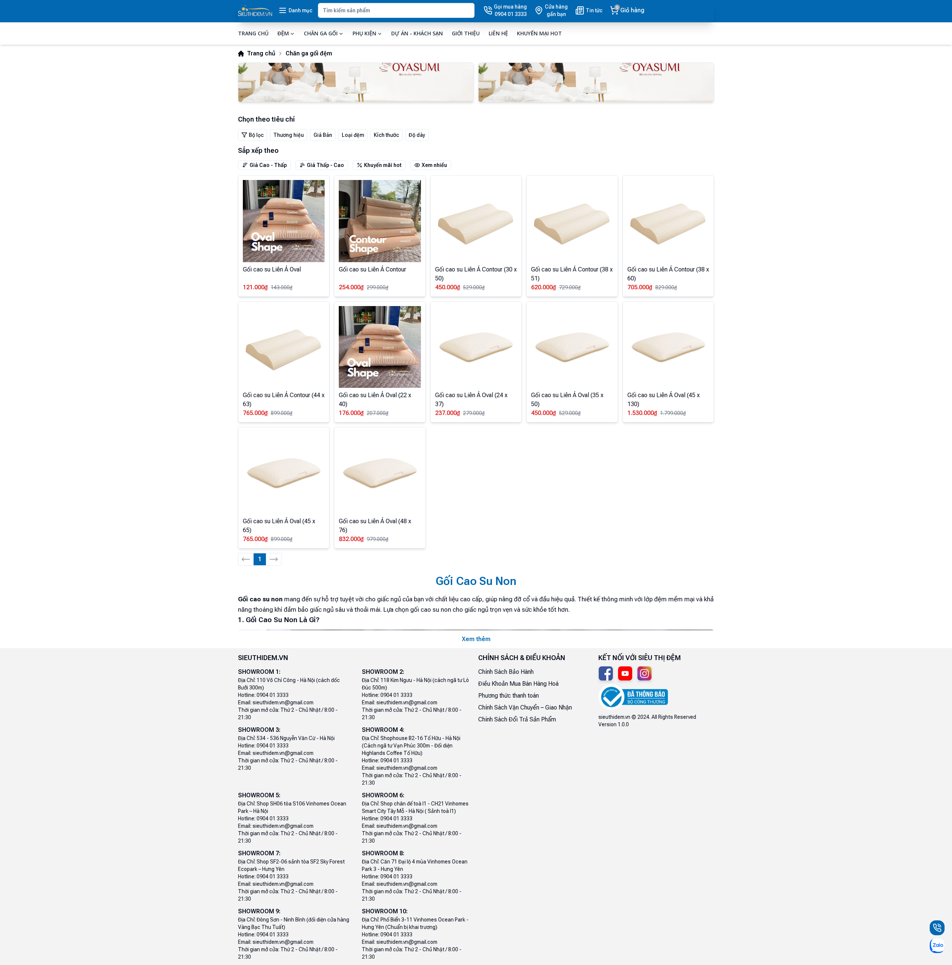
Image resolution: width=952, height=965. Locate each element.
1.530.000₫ (642, 412)
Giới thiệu (466, 33)
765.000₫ (255, 412)
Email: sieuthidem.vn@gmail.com (275, 702)
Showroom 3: (259, 729)
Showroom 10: (385, 911)
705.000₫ (639, 287)
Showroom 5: (259, 795)
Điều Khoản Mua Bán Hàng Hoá (518, 683)
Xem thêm (476, 639)
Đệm (283, 33)
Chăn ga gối (321, 33)
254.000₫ (351, 287)
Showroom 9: (259, 911)
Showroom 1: (259, 671)
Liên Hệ (498, 33)
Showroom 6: (383, 795)
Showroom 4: (383, 729)
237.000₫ (447, 412)
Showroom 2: (383, 671)
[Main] (255, 10)
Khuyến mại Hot (539, 33)
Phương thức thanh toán (508, 695)
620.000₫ (543, 287)
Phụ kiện (364, 33)
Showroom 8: (383, 853)
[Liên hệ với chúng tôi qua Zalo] (937, 945)
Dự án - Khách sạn (417, 33)
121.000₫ (255, 287)
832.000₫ (351, 539)
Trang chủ (253, 33)
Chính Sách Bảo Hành (506, 671)
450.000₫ (447, 287)
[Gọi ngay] (937, 927)
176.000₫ (351, 412)
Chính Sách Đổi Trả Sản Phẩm (517, 719)
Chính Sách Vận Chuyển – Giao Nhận (525, 707)
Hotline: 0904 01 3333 (263, 695)
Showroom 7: (259, 853)
